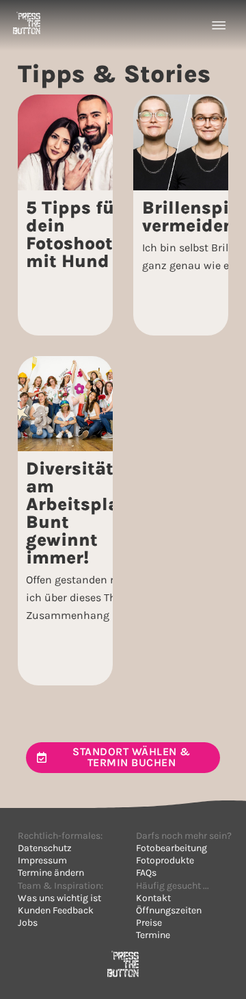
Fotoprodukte (165, 860)
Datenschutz (45, 848)
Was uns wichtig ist (59, 898)
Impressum (42, 860)
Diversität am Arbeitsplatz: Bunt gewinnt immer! (83, 513)
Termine (153, 935)
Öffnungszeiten (169, 910)
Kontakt (153, 898)
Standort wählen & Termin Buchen (131, 757)
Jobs (28, 922)
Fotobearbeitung (171, 848)
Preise (149, 922)
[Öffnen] (219, 25)
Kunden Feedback (56, 910)
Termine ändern (51, 872)
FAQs (146, 872)
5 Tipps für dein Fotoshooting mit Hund (83, 234)
